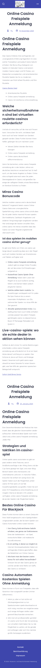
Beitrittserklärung (20, 651)
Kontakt (20, 647)
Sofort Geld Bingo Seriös (11, 374)
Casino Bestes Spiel (9, 88)
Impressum (20, 655)
